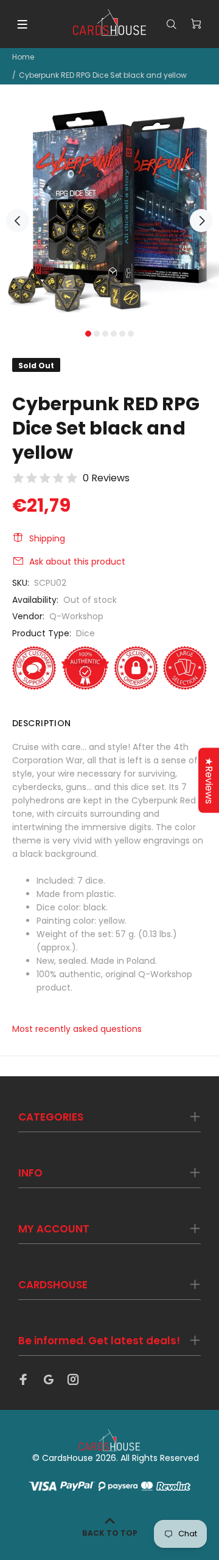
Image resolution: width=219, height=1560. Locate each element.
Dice (85, 633)
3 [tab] (105, 334)
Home (23, 57)
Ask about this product (77, 561)
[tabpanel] (109, 214)
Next (201, 220)
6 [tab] (131, 334)
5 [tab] (122, 334)
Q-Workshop (76, 616)
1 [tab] (88, 334)
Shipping (47, 538)
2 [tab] (97, 334)
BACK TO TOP (109, 1533)
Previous (17, 220)
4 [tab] (114, 334)
